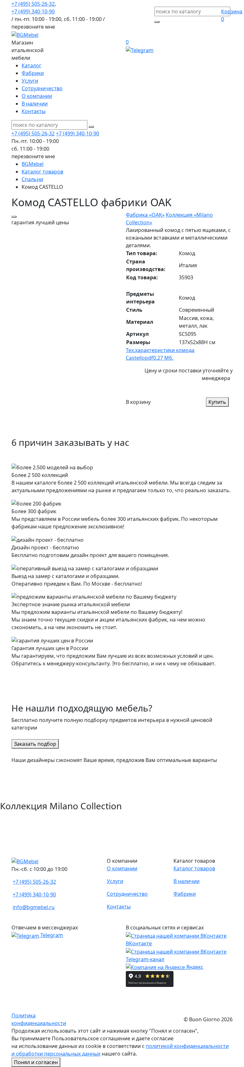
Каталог (31, 65)
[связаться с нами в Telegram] (139, 49)
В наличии (35, 103)
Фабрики (33, 73)
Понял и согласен (36, 1062)
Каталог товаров (194, 868)
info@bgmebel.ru (34, 907)
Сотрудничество (42, 88)
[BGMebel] (24, 34)
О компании (37, 95)
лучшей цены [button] (40, 222)
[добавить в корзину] (14, 217)
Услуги (30, 80)
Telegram (51, 935)
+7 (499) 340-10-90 (33, 11)
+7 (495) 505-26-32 (33, 3)
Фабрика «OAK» (145, 214)
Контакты (33, 111)
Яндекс (194, 966)
